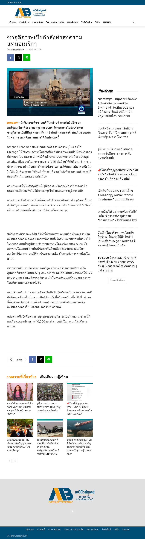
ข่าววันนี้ (23, 22)
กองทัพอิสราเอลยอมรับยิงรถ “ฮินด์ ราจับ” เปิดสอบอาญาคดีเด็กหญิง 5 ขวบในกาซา (117, 133)
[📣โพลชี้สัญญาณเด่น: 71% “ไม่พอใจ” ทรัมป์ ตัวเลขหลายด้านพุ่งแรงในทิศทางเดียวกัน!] (80, 392)
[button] (133, 22)
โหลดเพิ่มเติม (117, 280)
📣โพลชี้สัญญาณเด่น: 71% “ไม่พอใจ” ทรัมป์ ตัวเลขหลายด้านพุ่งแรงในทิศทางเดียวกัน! (118, 174)
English (107, 22)
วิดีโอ (97, 22)
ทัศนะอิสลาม (72, 22)
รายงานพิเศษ (37, 22)
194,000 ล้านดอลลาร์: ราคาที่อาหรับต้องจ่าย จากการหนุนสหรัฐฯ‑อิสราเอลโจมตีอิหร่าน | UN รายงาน (48, 447)
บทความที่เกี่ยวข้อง (21, 377)
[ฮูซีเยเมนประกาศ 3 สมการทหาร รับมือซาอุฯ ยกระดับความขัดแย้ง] (50, 392)
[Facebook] (10, 57)
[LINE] (26, 57)
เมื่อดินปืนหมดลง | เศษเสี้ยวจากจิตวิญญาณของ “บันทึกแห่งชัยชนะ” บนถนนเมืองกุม (116, 195)
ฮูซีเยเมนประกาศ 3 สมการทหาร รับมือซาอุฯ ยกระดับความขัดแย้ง (49, 407)
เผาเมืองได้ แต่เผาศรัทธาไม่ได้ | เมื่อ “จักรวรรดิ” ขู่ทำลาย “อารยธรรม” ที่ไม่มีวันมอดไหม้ (117, 216)
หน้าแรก (12, 22)
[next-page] (15, 461)
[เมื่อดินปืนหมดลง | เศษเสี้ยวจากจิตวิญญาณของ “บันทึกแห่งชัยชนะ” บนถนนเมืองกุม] (20, 428)
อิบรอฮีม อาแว (17, 49)
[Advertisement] (96, 12)
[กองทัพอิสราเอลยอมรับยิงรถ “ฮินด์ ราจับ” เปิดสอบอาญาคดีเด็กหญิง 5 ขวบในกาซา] (20, 392)
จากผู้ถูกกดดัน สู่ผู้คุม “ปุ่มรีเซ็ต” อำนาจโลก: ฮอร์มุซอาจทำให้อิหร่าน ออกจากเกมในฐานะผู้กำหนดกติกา (79, 447)
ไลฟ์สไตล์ (85, 22)
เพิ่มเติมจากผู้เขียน (54, 377)
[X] (18, 57)
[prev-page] (9, 461)
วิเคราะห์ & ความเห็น (55, 22)
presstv (12, 122)
